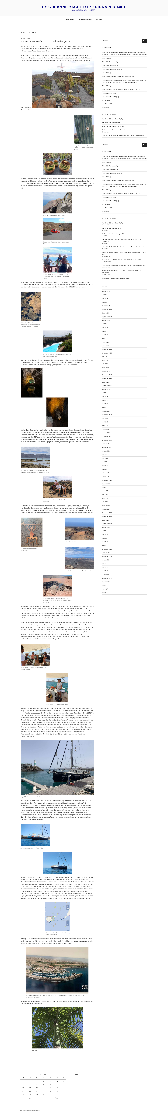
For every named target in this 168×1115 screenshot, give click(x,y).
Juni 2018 (105, 567)
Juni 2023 (105, 396)
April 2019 (105, 542)
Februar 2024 (106, 367)
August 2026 (106, 291)
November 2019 (107, 516)
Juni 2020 (105, 491)
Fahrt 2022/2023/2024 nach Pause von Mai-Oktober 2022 (119, 89)
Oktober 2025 (106, 313)
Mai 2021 (105, 462)
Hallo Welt (105, 100)
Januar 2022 (106, 433)
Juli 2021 (104, 454)
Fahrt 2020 (105, 73)
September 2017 (107, 578)
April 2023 (105, 404)
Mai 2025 (105, 331)
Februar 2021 (106, 473)
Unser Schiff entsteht (85, 19)
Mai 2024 (105, 356)
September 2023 (107, 385)
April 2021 (105, 465)
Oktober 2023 (106, 382)
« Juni (29, 1098)
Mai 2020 (105, 494)
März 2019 (105, 545)
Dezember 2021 (107, 436)
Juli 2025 (104, 324)
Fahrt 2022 (105, 86)
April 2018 (105, 571)
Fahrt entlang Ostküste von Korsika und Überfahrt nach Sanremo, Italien (124, 265)
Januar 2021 (106, 476)
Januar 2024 (106, 371)
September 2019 (107, 523)
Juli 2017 (104, 585)
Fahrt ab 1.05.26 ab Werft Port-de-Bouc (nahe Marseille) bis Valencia (123, 135)
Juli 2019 (104, 531)
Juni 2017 (105, 589)
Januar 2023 (106, 411)
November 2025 (107, 309)
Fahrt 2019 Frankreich (109, 65)
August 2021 (106, 451)
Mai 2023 (105, 400)
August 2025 (106, 320)
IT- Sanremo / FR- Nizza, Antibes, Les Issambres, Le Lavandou (121, 259)
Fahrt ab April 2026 (108, 93)
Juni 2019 (105, 534)
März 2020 (105, 502)
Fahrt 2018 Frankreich (109, 62)
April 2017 (105, 592)
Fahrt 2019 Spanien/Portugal (111, 69)
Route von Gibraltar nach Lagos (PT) (113, 126)
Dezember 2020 (107, 480)
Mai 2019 (105, 538)
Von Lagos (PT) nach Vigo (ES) (111, 122)
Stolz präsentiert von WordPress (30, 1110)
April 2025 (105, 335)
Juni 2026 (105, 298)
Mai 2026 (105, 302)
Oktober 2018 (106, 552)
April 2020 (105, 498)
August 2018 (106, 560)
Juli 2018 (104, 563)
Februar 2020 (106, 505)
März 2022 (105, 425)
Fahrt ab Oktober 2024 (109, 97)
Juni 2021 (105, 458)
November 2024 (107, 353)
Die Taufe (99, 19)
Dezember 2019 (107, 513)
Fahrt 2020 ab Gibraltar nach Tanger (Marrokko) (117, 76)
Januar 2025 (106, 346)
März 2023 (105, 407)
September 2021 (107, 447)
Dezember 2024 (107, 349)
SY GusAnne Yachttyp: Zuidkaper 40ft (84, 7)
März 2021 (105, 469)
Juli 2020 (104, 487)
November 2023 (107, 378)
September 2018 (107, 556)
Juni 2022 (105, 418)
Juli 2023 (104, 393)
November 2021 (107, 440)
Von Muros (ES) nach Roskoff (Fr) (112, 119)
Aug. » (57, 1098)
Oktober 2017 (106, 574)
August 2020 (106, 484)
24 (50, 1091)
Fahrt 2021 (107, 103)
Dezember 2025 (107, 306)
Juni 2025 (105, 327)
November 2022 (107, 414)
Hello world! (70, 19)
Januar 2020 (106, 509)
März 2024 (105, 364)
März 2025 (105, 338)
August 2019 (106, 527)
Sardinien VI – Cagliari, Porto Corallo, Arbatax (116, 278)
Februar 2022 (106, 429)
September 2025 (107, 316)
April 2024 (105, 360)
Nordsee (104, 107)
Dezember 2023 (107, 375)
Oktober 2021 (106, 444)
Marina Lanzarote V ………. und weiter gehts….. (47, 41)
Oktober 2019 (106, 520)
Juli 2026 (104, 295)
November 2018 (107, 549)
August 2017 (106, 582)
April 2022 (105, 422)
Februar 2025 (106, 342)
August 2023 (106, 389)
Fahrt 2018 (105, 58)
